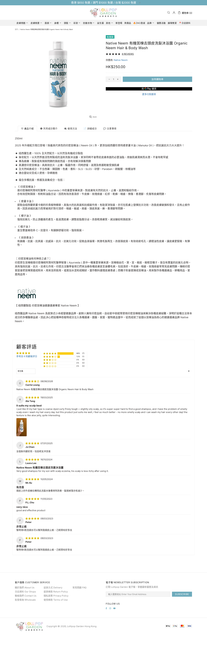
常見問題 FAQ (79, 587)
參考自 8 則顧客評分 (26, 356)
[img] (32, 381)
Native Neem (121, 60)
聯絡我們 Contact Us (25, 595)
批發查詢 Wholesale (25, 599)
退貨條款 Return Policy (56, 591)
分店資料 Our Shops (25, 591)
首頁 (16, 29)
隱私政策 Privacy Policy (56, 595)
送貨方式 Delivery (53, 587)
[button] (49, 353)
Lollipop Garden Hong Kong (103, 12)
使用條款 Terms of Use (56, 599)
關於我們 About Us (24, 587)
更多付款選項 (149, 94)
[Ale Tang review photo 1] (21, 427)
